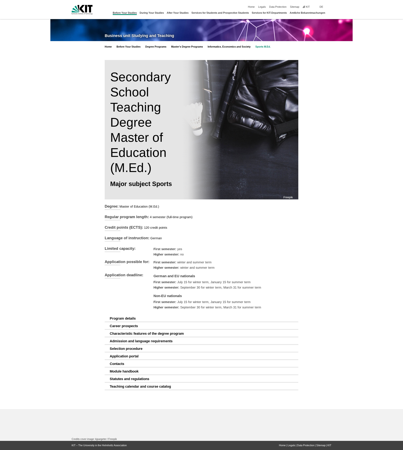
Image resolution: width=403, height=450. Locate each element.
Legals (262, 7)
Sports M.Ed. (263, 46)
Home (251, 7)
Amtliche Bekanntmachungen (307, 12)
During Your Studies (152, 12)
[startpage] (330, 12)
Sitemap (294, 7)
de (321, 7)
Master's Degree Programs (187, 46)
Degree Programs (155, 46)
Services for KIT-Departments (269, 12)
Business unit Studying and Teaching (139, 35)
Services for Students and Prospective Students (220, 12)
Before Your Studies (125, 12)
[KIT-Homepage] (82, 9)
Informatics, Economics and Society (229, 46)
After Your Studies (178, 12)
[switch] (330, 6)
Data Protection (278, 7)
